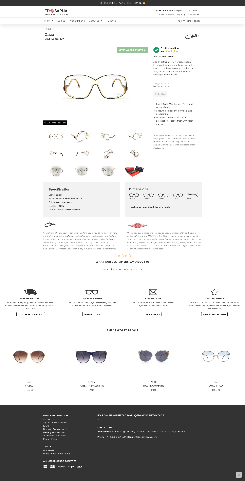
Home (48, 29)
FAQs (46, 426)
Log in (179, 14)
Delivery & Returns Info (30, 314)
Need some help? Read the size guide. (150, 207)
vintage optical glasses (165, 233)
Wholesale (48, 450)
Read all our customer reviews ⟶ (122, 269)
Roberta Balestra (91, 385)
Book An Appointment (55, 429)
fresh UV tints (184, 121)
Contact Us (48, 419)
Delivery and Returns (54, 432)
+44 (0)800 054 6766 (116, 437)
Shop (47, 21)
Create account (193, 14)
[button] (166, 50)
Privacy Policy (50, 439)
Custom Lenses (92, 314)
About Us (94, 21)
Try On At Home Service (55, 422)
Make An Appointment (214, 314)
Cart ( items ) (190, 21)
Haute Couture (153, 385)
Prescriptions (77, 21)
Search (171, 14)
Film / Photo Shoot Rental (56, 453)
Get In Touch (153, 314)
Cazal (29, 385)
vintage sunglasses (139, 233)
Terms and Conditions (54, 435)
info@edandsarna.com (146, 437)
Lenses (61, 21)
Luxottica (216, 385)
